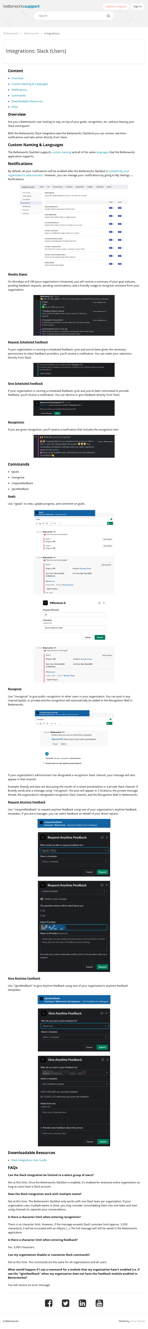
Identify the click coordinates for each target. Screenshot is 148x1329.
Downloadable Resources (27, 101)
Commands (18, 95)
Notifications (19, 89)
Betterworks (11, 33)
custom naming (61, 152)
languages (102, 152)
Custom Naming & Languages (29, 84)
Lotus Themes (137, 1321)
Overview (17, 78)
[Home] (21, 6)
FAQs (14, 107)
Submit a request (115, 6)
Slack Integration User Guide (29, 1160)
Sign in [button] (138, 6)
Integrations (51, 33)
